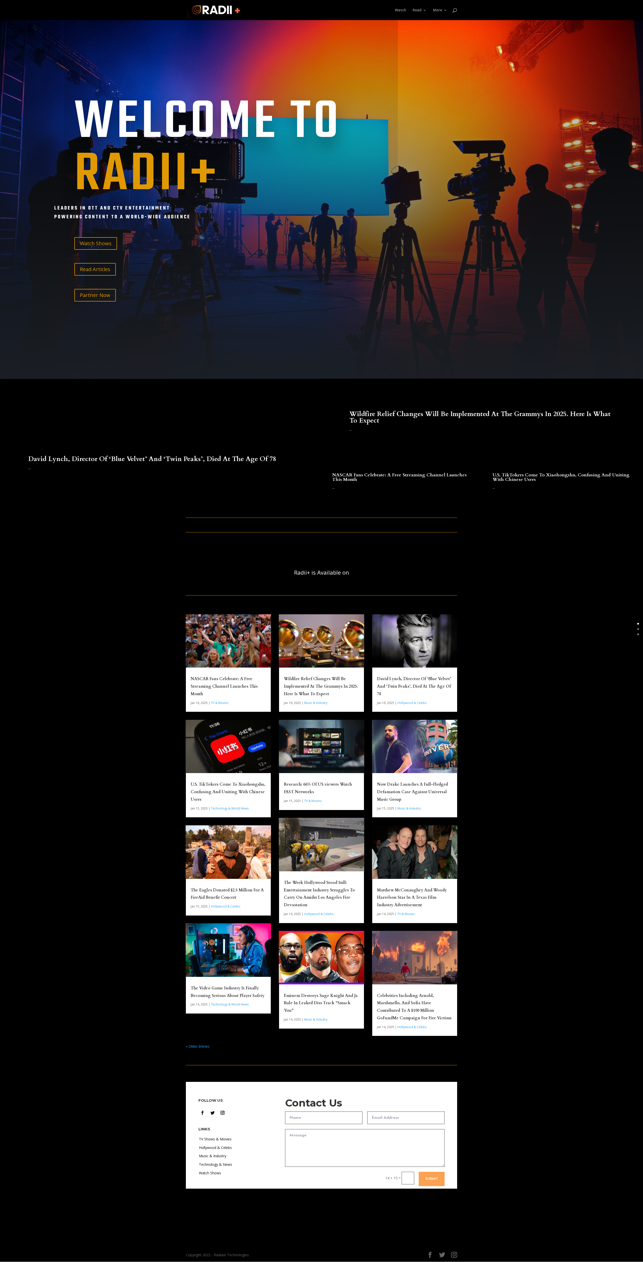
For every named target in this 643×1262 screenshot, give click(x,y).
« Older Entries (197, 1046)
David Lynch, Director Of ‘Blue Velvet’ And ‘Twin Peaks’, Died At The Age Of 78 (152, 459)
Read (417, 10)
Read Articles (95, 269)
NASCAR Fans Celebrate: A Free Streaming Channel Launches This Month (399, 477)
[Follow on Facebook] (202, 1113)
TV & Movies (219, 703)
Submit (431, 1179)
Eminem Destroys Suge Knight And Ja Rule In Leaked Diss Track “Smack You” (321, 1003)
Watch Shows (96, 243)
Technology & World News (230, 808)
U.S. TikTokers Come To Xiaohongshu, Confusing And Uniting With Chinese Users (561, 477)
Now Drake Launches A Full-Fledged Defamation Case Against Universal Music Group (412, 792)
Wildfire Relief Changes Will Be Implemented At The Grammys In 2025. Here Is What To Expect (480, 417)
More (437, 10)
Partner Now (95, 295)
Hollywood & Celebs (225, 906)
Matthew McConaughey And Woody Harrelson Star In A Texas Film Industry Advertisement (412, 897)
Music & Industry (316, 703)
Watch (400, 10)
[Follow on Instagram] (223, 1113)
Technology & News (215, 1164)
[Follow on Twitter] (212, 1113)
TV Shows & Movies (215, 1139)
